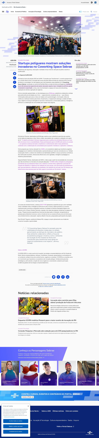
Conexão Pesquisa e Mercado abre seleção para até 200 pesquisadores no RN (48, 331)
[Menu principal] (3, 11)
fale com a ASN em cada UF (46, 286)
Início (12, 11)
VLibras (95, 2)
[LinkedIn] (14, 86)
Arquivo (76, 420)
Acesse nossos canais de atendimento (51, 283)
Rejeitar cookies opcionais (16, 426)
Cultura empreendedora (58, 420)
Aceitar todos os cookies (15, 421)
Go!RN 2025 (22, 270)
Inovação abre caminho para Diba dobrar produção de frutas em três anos (66, 301)
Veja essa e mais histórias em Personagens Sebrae (30, 357)
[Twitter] (14, 77)
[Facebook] (14, 82)
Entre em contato (72, 411)
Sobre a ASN (46, 411)
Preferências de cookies (15, 431)
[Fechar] (28, 406)
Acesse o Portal (26, 397)
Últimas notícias (58, 411)
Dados (70, 420)
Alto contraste (91, 2)
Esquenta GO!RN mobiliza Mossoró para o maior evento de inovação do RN (47, 320)
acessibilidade (85, 2)
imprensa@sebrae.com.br (60, 285)
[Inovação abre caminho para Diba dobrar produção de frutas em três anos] (33, 306)
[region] (15, 420)
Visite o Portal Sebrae (64, 426)
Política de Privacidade (9, 416)
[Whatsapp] (14, 73)
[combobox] (20, 7)
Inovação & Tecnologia (41, 420)
